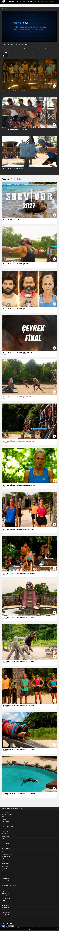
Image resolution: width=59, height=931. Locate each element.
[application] (29, 465)
